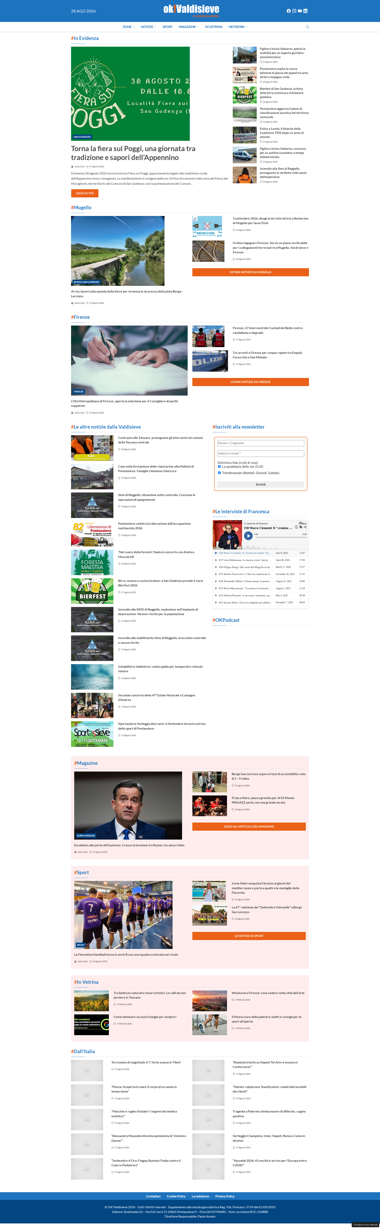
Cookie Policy (176, 1196)
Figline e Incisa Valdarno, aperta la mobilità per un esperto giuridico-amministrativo (282, 53)
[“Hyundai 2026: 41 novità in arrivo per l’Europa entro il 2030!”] (210, 1169)
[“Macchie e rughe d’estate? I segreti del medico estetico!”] (89, 1119)
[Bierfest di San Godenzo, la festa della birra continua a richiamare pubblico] (244, 95)
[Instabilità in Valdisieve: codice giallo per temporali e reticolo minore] (92, 677)
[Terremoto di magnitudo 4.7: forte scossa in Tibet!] (89, 1070)
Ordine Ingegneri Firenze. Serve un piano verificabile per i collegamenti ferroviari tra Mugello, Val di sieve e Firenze (270, 247)
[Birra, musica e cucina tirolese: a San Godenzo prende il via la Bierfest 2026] (92, 591)
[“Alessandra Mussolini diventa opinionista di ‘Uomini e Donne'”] (89, 1144)
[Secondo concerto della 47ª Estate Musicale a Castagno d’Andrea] (92, 705)
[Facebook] (289, 11)
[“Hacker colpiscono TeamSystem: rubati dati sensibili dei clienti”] (210, 1095)
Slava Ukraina (86, 835)
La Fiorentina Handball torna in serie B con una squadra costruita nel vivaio (126, 954)
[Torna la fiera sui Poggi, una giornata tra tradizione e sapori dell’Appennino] (149, 94)
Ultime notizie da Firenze (251, 381)
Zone (127, 26)
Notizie (147, 26)
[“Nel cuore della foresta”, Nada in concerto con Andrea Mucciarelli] (92, 562)
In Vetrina (213, 26)
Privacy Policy (224, 1196)
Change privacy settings (365, 1224)
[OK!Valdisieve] (191, 10)
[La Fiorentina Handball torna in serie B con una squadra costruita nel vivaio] (131, 915)
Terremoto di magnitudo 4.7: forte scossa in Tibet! (146, 1062)
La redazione (200, 1196)
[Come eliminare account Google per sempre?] (91, 1024)
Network (237, 26)
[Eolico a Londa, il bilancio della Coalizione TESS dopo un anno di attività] (244, 135)
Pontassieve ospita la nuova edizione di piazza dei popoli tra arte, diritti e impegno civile (284, 73)
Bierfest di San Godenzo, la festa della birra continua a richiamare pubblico (281, 93)
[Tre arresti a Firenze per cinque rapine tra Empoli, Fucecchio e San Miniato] (210, 361)
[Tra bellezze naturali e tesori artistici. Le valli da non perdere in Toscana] (91, 1000)
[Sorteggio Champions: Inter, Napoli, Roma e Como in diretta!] (210, 1144)
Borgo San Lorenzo (86, 281)
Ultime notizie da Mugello (251, 272)
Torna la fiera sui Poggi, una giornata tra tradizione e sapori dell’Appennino (133, 153)
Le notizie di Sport (249, 935)
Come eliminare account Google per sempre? (145, 1017)
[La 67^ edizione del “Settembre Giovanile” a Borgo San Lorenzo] (209, 915)
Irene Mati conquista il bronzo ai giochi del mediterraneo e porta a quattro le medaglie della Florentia (265, 887)
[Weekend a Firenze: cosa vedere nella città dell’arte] (209, 1000)
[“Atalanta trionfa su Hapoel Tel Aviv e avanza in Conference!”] (210, 1070)
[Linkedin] (305, 11)
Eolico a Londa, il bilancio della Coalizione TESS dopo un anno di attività (282, 133)
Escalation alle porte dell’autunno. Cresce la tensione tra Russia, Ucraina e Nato (129, 845)
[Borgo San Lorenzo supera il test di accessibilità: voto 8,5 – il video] (209, 782)
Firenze (79, 391)
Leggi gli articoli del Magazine (249, 826)
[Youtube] (300, 11)
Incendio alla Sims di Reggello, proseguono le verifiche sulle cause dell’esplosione (283, 173)
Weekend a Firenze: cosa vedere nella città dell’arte (268, 993)
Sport (168, 26)
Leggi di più (85, 193)
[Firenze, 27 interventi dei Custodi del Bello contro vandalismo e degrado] (210, 336)
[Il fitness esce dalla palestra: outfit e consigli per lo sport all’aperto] (209, 1024)
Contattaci (153, 1196)
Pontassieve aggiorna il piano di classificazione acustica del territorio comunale (284, 113)
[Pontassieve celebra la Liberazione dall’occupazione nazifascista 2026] (92, 534)
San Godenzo (82, 136)
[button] (307, 26)
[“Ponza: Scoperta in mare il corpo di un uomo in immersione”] (89, 1095)
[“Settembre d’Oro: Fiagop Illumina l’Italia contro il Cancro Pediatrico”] (89, 1169)
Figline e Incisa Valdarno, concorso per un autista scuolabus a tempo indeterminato (283, 153)
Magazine (187, 26)
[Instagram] (294, 11)
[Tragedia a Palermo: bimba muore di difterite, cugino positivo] (210, 1119)
